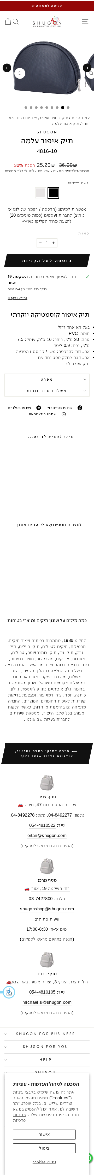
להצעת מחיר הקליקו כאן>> (47, 221)
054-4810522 (42, 825)
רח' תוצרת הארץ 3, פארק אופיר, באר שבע (50, 981)
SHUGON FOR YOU (45, 1046)
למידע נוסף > (17, 298)
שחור (53, 193)
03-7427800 (40, 898)
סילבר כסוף (41, 193)
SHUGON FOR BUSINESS (45, 1033)
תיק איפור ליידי (76, 363)
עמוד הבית (81, 117)
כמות (84, 233)
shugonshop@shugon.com (47, 908)
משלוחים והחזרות (47, 390)
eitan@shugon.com (47, 835)
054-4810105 (42, 992)
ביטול (44, 1148)
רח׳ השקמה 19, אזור (50, 888)
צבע (78, 182)
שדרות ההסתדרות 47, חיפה (51, 804)
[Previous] (87, 68)
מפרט (47, 379)
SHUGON (47, 132)
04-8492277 (60, 815)
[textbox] (47, 345)
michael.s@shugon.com (47, 1002)
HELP (45, 1059)
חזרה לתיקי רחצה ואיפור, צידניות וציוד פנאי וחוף (44, 754)
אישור (44, 1134)
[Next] (7, 68)
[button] (8, 992)
